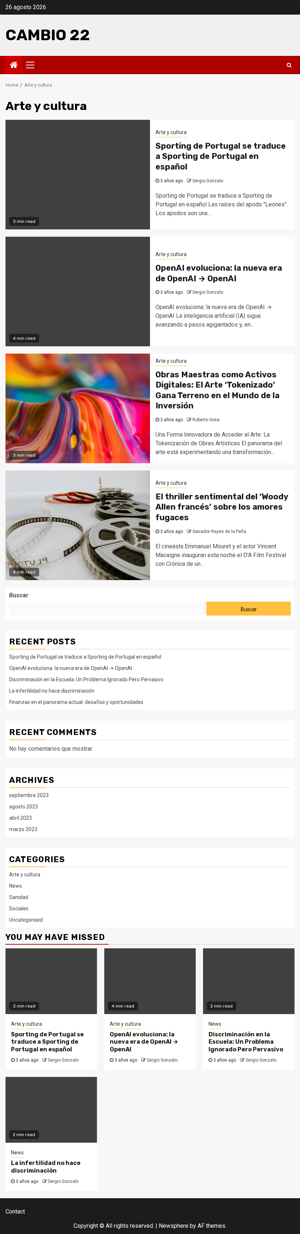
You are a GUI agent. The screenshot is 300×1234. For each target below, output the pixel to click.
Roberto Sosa (206, 419)
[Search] (289, 65)
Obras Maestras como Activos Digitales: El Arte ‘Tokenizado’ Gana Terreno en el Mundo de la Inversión (217, 390)
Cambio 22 (47, 35)
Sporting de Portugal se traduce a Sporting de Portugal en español (220, 156)
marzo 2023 (23, 829)
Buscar (19, 595)
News (15, 886)
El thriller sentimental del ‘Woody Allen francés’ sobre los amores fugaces (221, 507)
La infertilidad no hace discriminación (51, 691)
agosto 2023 (23, 807)
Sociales (19, 908)
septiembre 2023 (29, 795)
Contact (15, 1211)
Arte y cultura (171, 132)
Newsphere (173, 1225)
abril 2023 (20, 818)
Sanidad (18, 897)
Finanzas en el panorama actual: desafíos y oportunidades (76, 702)
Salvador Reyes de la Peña (219, 531)
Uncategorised (26, 920)
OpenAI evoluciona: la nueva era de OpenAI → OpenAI (218, 273)
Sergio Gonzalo (207, 180)
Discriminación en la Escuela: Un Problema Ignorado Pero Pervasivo (86, 679)
